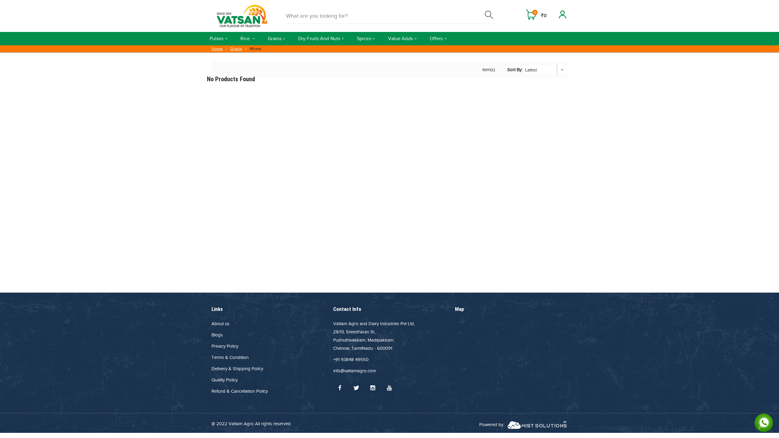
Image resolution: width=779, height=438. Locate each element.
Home (217, 49)
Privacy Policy (224, 346)
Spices (364, 38)
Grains (274, 38)
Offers (436, 38)
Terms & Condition (230, 357)
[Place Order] (489, 16)
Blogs (217, 334)
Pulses (217, 38)
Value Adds (400, 38)
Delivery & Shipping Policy (237, 368)
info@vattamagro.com (354, 370)
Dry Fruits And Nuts (319, 38)
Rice (245, 38)
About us (220, 323)
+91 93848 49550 (351, 359)
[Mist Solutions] (537, 424)
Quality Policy (224, 379)
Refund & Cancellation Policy (239, 391)
